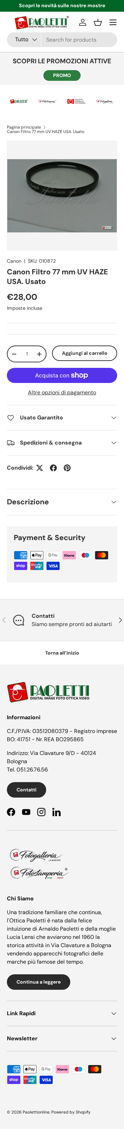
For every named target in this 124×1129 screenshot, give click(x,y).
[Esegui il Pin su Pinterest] (67, 468)
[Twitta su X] (39, 468)
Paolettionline (36, 1112)
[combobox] (62, 39)
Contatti (27, 790)
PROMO (62, 75)
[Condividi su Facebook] (53, 468)
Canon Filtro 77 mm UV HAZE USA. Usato (45, 132)
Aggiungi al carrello (84, 353)
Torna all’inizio (62, 653)
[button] (97, 22)
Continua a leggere (39, 982)
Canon (14, 261)
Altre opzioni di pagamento (62, 392)
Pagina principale (24, 127)
